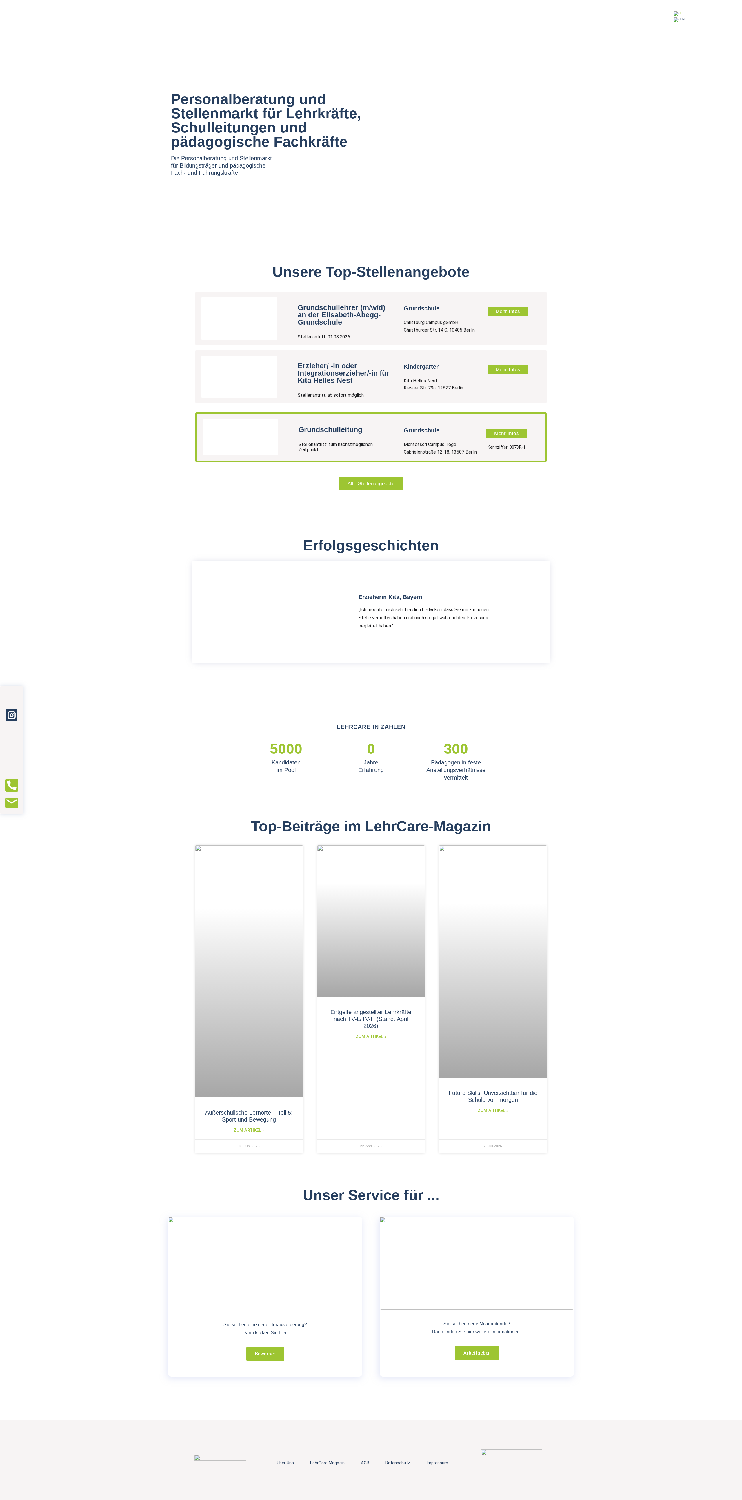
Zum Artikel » (249, 1130)
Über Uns (285, 1463)
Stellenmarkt (256, 158)
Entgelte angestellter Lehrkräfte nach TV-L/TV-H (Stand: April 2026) (370, 1019)
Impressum (437, 1463)
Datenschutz (397, 1463)
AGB (365, 1463)
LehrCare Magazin (327, 1463)
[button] (197, 612)
